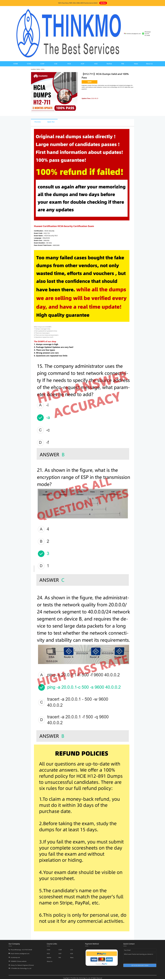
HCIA (42, 69)
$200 (89, 82)
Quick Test (50, 122)
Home (38, 69)
